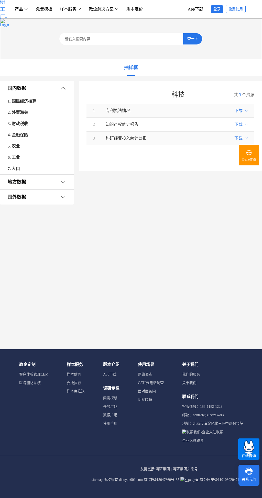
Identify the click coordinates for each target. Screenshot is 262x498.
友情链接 (147, 469)
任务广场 (110, 407)
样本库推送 (76, 391)
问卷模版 (110, 398)
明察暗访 (145, 400)
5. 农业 (14, 146)
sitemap (97, 480)
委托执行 (74, 383)
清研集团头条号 (185, 469)
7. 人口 (14, 168)
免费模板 (44, 9)
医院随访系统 (30, 383)
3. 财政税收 (18, 123)
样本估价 (74, 374)
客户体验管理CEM (33, 374)
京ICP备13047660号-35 (161, 480)
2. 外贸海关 (18, 112)
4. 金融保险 (18, 135)
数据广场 (110, 415)
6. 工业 (14, 157)
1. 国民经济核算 (22, 101)
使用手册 (110, 423)
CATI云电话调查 (151, 383)
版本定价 (134, 9)
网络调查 (145, 374)
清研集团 (163, 469)
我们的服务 (191, 374)
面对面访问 (147, 391)
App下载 (195, 9)
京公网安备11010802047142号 (222, 480)
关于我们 (189, 383)
